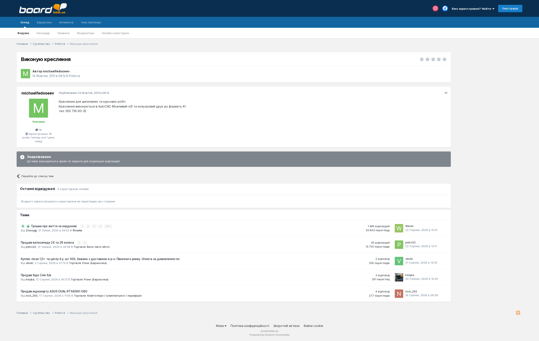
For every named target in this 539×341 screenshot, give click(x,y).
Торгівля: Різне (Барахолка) (88, 263)
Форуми (23, 33)
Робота (74, 76)
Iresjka (30, 279)
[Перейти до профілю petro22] (399, 244)
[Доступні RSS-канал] (518, 313)
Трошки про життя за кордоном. (54, 226)
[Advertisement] (488, 78)
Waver (409, 226)
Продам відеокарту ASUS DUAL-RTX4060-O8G (54, 291)
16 (40, 129)
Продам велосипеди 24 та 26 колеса (48, 242)
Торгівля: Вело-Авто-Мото (92, 246)
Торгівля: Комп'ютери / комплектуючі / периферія (107, 295)
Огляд (24, 22)
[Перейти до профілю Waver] (399, 228)
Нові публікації (91, 22)
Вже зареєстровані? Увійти (472, 8)
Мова (220, 326)
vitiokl (29, 263)
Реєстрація (510, 8)
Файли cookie (313, 326)
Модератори (85, 33)
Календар (43, 33)
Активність (66, 22)
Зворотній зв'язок (286, 326)
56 (107, 226)
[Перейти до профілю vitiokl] (399, 261)
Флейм (77, 230)
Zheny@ (31, 230)
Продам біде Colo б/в (36, 275)
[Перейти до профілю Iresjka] (399, 277)
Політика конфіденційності (250, 326)
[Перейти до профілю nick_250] (399, 293)
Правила (63, 33)
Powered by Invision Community (269, 334)
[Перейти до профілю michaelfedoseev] (25, 73)
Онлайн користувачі (115, 33)
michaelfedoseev (56, 71)
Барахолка (44, 22)
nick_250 (31, 295)
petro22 (31, 246)
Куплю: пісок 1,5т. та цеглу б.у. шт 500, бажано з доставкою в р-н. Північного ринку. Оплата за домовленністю (100, 259)
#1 (446, 92)
